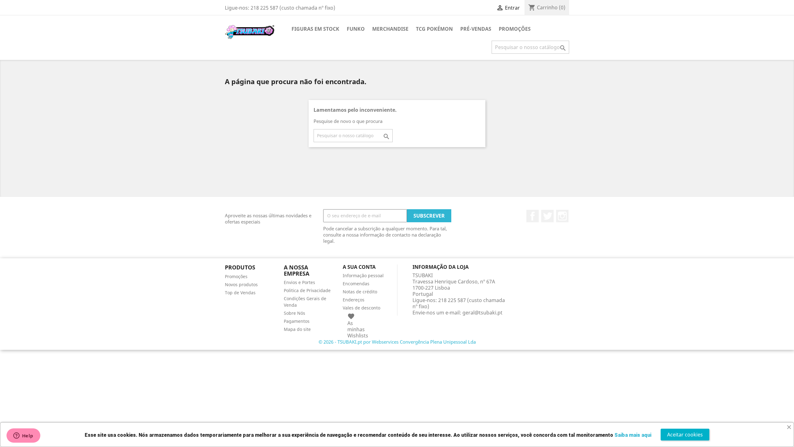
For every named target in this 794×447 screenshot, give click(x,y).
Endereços (353, 300)
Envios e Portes (299, 282)
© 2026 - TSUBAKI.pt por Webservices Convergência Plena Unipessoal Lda (397, 342)
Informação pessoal (363, 275)
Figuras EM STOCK (315, 28)
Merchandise (390, 28)
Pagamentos (297, 321)
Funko (356, 28)
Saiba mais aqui (632, 435)
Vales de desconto (361, 308)
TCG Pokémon (434, 28)
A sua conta (359, 267)
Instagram (562, 216)
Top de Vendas (240, 293)
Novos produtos (241, 284)
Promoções (236, 276)
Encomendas (356, 284)
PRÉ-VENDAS (475, 28)
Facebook (532, 216)
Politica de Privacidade (307, 290)
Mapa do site (297, 329)
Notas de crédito (360, 292)
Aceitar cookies (685, 434)
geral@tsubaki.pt (482, 312)
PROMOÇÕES (515, 28)
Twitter (547, 216)
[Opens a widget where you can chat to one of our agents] (23, 436)
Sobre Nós (294, 313)
